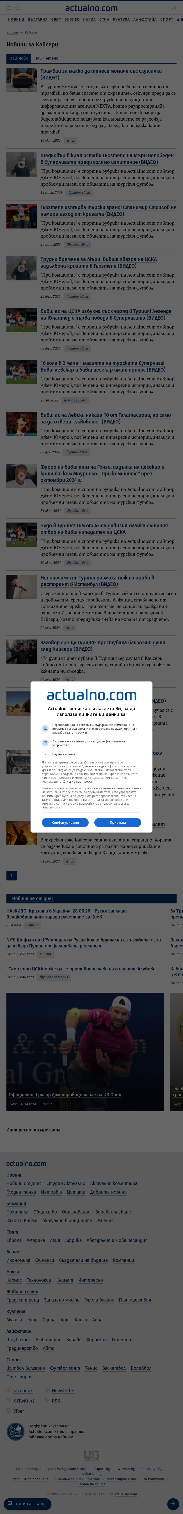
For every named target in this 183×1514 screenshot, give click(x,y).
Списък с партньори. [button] (77, 781)
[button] (91, 754)
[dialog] (91, 757)
